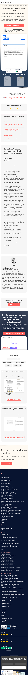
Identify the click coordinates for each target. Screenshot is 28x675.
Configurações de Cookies (6, 618)
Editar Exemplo (14, 304)
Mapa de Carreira (4, 505)
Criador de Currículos (5, 475)
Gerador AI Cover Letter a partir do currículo (10, 513)
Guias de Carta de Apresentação (8, 540)
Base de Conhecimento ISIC (7, 576)
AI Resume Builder (5, 481)
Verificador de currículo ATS (7, 496)
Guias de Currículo (5, 539)
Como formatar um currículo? (7, 598)
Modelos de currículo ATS (6, 558)
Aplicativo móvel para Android (7, 529)
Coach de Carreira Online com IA (8, 508)
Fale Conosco (4, 614)
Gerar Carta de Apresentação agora (14, 333)
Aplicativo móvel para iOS (6, 528)
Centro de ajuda (4, 534)
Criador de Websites (5, 478)
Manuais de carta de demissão (7, 542)
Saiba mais (16, 660)
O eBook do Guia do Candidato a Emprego (10, 543)
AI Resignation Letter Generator (7, 484)
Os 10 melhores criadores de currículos (9, 578)
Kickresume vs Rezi (5, 603)
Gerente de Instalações (14, 358)
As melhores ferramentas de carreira (9, 593)
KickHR (2, 520)
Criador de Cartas (5, 477)
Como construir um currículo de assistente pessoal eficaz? (13, 139)
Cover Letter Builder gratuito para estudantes (10, 511)
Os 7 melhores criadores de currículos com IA (11, 579)
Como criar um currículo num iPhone (9, 575)
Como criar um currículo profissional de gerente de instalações (14, 125)
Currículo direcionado (5, 499)
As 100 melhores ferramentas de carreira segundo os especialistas (12, 595)
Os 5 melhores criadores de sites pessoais (10, 584)
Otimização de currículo (6, 502)
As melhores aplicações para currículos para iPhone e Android (12, 589)
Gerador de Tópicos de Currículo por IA (9, 489)
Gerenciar (20, 664)
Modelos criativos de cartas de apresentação (10, 567)
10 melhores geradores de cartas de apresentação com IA (13, 581)
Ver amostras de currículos (14, 399)
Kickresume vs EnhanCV (6, 604)
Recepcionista (17, 365)
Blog (2, 549)
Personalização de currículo (7, 498)
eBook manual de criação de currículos (9, 545)
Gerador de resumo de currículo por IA (9, 490)
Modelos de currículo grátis (7, 560)
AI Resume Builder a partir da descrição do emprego (12, 501)
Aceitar (15, 667)
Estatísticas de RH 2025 (6, 600)
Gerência (8, 365)
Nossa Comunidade (5, 548)
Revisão (2, 517)
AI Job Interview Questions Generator (9, 507)
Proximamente (4, 519)
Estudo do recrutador (5, 607)
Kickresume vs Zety (5, 601)
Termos (2, 615)
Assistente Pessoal (20, 362)
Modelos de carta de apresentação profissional (11, 570)
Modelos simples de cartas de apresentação (10, 569)
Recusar (8, 664)
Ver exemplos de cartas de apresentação (14, 437)
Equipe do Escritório (7, 362)
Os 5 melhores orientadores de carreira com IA (11, 585)
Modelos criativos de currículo (7, 564)
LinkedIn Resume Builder (6, 480)
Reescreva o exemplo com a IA (14, 25)
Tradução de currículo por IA (7, 487)
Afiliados (3, 621)
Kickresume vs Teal (5, 606)
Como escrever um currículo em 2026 (9, 597)
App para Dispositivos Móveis (7, 526)
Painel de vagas (4, 514)
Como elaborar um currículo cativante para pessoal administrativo (13, 134)
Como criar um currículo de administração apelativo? (13, 120)
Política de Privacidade (6, 617)
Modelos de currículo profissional (8, 563)
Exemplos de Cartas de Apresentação (9, 537)
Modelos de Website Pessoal (7, 557)
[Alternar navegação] (25, 2)
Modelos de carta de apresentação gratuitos (10, 566)
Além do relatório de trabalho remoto (9, 546)
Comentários (3, 623)
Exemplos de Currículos (6, 536)
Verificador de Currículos (6, 495)
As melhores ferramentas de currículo (9, 591)
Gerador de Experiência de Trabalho (8, 493)
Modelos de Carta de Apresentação (8, 555)
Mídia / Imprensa (4, 620)
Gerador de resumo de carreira (7, 492)
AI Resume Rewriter (5, 486)
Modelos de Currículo (5, 554)
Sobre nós (3, 612)
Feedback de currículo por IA (7, 504)
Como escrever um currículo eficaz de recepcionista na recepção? (12, 130)
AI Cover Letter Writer (5, 483)
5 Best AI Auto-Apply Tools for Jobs (8, 587)
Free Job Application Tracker (7, 516)
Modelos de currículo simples (7, 561)
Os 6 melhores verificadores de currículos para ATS (12, 582)
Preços (2, 522)
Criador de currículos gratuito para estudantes (11, 510)
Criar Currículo (6, 463)
